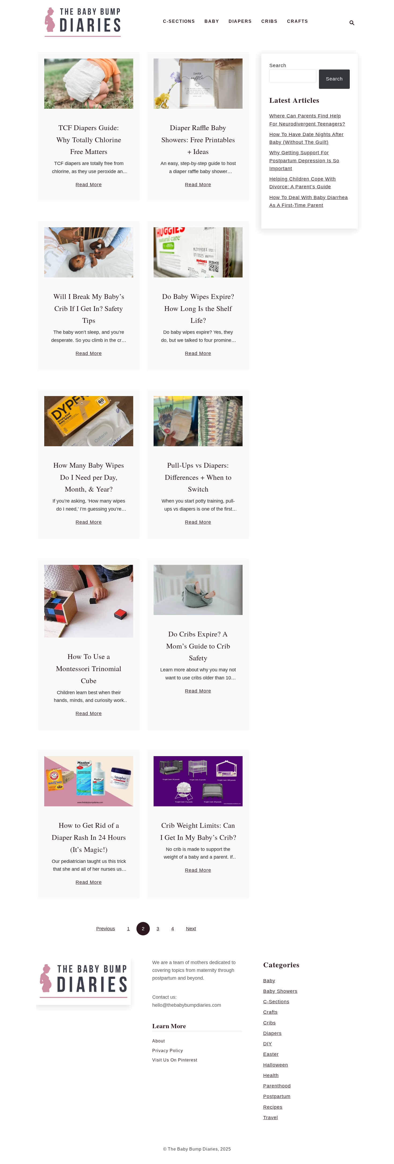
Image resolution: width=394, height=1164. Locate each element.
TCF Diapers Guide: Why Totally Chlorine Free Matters (88, 139)
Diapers (272, 1033)
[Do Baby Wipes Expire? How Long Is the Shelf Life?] (198, 252)
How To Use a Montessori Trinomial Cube (88, 668)
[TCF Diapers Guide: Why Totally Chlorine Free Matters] (88, 83)
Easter (271, 1054)
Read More (89, 185)
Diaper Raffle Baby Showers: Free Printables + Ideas (198, 139)
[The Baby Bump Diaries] (83, 23)
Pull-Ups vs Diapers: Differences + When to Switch (198, 477)
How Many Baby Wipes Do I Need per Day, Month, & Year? (88, 477)
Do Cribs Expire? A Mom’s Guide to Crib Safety (198, 646)
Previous (105, 928)
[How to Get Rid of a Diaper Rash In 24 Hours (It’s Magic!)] (88, 781)
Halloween (275, 1065)
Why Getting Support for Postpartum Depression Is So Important (304, 160)
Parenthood (277, 1086)
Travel (270, 1117)
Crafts (270, 1012)
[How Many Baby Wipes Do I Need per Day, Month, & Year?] (88, 421)
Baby (269, 980)
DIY (267, 1043)
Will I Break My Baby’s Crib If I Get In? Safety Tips (88, 308)
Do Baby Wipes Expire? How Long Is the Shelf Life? (198, 308)
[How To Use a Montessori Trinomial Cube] (88, 601)
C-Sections (276, 1001)
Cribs (269, 1023)
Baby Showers (280, 991)
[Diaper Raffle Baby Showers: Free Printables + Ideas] (198, 83)
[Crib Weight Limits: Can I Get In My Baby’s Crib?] (198, 781)
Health (271, 1075)
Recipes (273, 1107)
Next (191, 928)
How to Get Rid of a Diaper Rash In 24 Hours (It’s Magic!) (89, 837)
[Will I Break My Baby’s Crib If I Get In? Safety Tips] (88, 252)
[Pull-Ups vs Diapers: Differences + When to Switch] (198, 421)
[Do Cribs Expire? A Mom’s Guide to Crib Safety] (198, 590)
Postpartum (277, 1096)
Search (277, 65)
